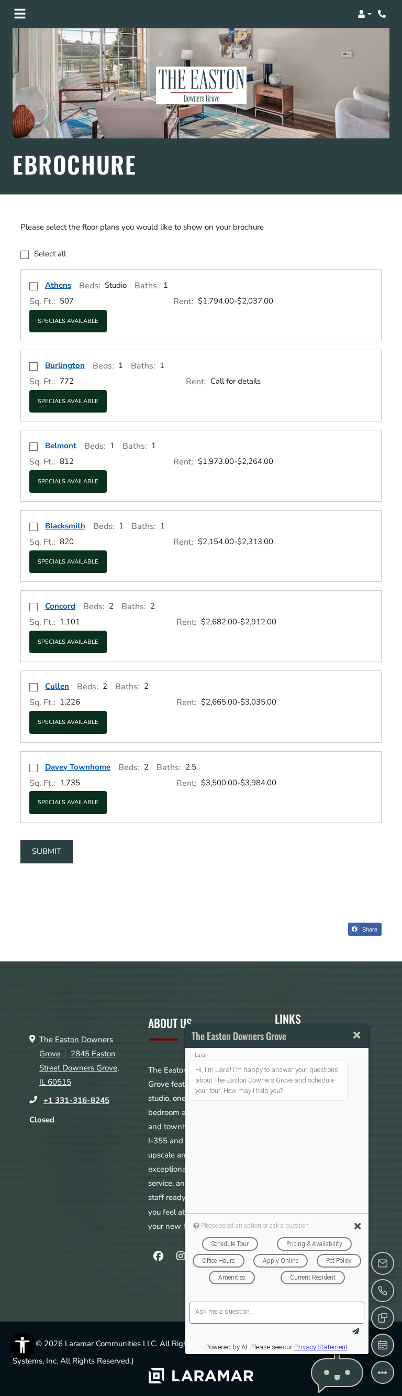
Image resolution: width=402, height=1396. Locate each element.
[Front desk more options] (382, 1372)
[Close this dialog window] (356, 1036)
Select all (50, 253)
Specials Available (68, 321)
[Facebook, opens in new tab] (158, 1256)
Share (369, 929)
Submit (46, 851)
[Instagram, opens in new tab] (181, 1256)
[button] (364, 14)
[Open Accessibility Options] (22, 1347)
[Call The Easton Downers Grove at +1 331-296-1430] (383, 14)
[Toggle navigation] (19, 14)
